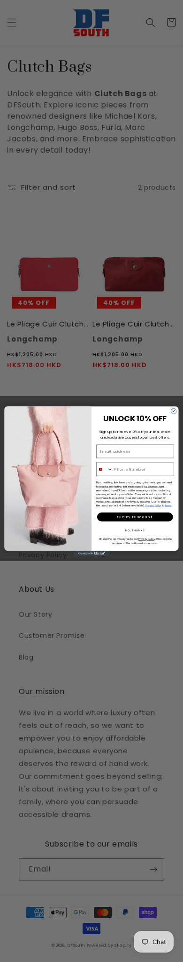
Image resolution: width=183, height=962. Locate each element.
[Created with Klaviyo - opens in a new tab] (91, 553)
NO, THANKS (135, 530)
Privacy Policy (153, 505)
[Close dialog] (173, 411)
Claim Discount (135, 516)
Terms (168, 505)
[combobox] (104, 469)
